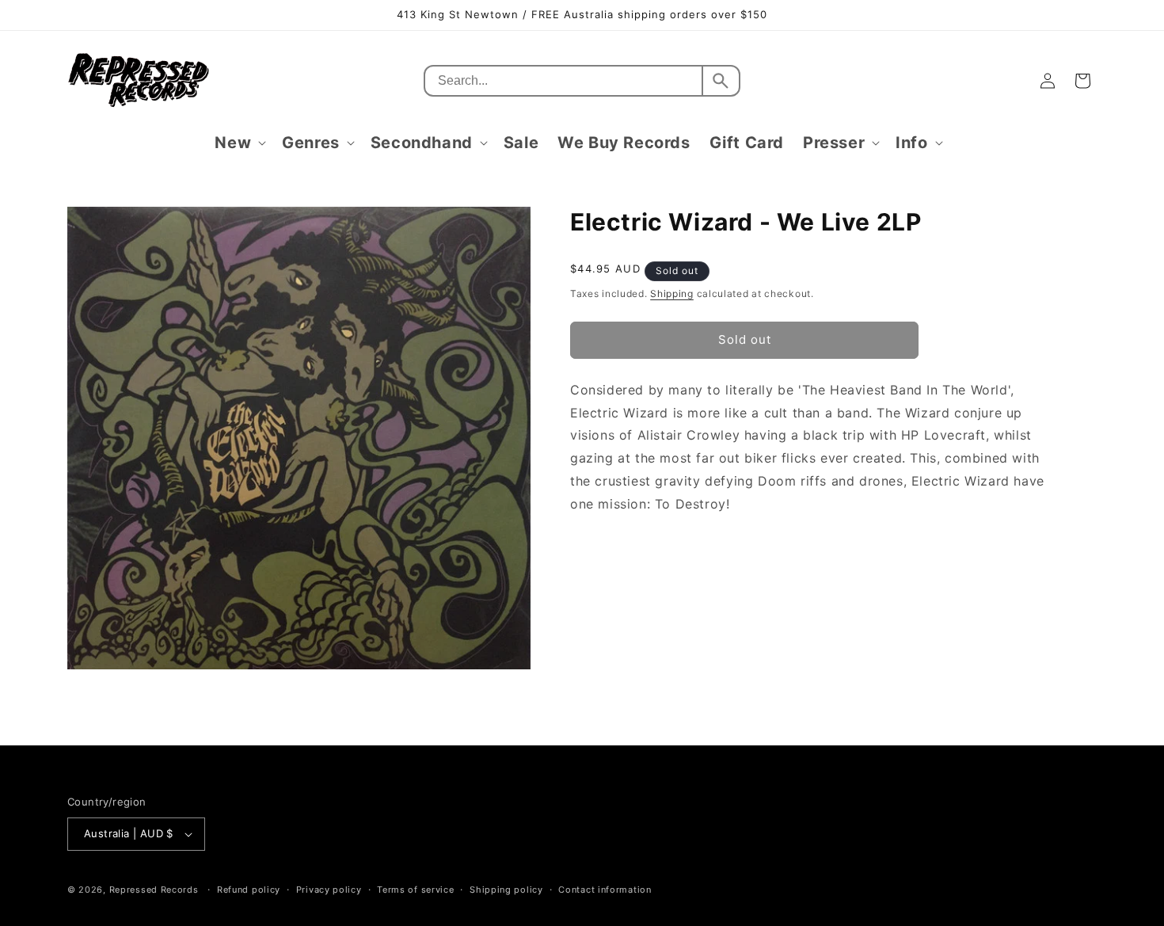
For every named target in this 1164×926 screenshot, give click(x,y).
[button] (238, 142)
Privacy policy (329, 889)
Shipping (672, 293)
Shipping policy (506, 889)
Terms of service (415, 889)
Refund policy (248, 889)
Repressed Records (154, 889)
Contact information (604, 889)
